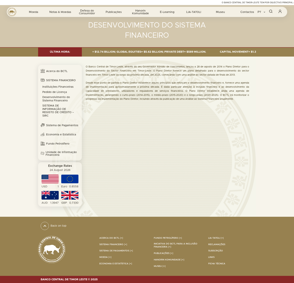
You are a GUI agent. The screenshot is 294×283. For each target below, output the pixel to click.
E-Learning (167, 12)
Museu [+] (160, 266)
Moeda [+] (105, 257)
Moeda (33, 12)
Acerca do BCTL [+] (111, 238)
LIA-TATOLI (193, 12)
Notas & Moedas (60, 12)
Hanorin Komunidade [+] (169, 260)
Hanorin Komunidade (140, 12)
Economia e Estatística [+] (115, 264)
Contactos (247, 12)
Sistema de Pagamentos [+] (116, 251)
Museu (220, 12)
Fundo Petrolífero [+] (168, 238)
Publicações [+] (163, 253)
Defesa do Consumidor (87, 12)
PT (260, 12)
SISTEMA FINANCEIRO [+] (113, 244)
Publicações (114, 12)
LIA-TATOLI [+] (216, 238)
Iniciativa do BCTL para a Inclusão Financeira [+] (175, 245)
